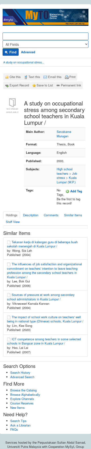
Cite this (15, 77)
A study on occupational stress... (23, 62)
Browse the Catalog (23, 390)
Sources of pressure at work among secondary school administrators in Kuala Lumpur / (41, 296)
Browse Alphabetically (25, 394)
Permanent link (71, 85)
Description (30, 215)
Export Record (19, 85)
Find (12, 52)
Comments (51, 215)
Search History (20, 372)
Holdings (12, 215)
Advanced (28, 52)
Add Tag (75, 191)
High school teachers (65, 171)
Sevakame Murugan (64, 133)
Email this (55, 77)
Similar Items (73, 215)
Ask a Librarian (20, 425)
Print (72, 77)
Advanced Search (22, 377)
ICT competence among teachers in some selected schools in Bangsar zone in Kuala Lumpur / (44, 341)
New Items (17, 407)
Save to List (45, 85)
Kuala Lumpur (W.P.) (67, 179)
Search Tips (18, 421)
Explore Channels (22, 399)
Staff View (13, 222)
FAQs (14, 429)
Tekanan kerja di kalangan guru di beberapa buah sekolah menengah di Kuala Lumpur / (42, 244)
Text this (34, 77)
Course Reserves (22, 403)
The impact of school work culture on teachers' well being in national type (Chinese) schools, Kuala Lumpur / (45, 319)
